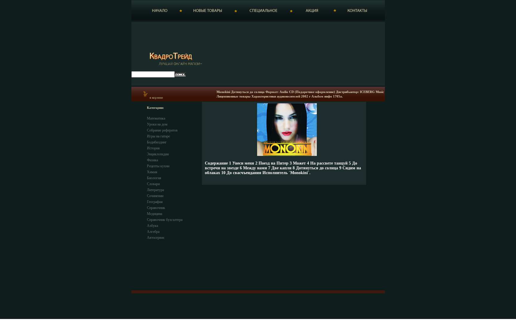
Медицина (154, 214)
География (155, 202)
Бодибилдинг (157, 142)
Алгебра (153, 232)
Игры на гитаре (158, 136)
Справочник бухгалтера (164, 220)
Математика (156, 118)
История (153, 148)
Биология (154, 178)
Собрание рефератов (162, 130)
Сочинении (155, 196)
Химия (152, 172)
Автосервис (156, 238)
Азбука (152, 226)
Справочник (156, 208)
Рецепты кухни (158, 166)
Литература (155, 190)
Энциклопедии (158, 154)
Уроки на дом (157, 124)
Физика (152, 160)
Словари (153, 184)
